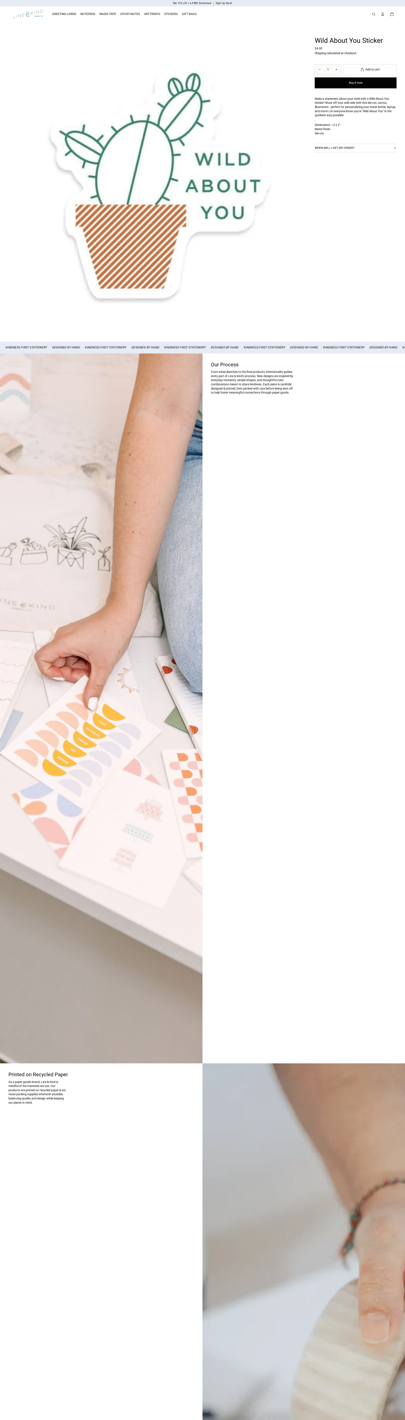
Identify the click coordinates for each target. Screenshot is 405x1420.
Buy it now (356, 82)
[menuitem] (64, 14)
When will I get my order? (335, 148)
